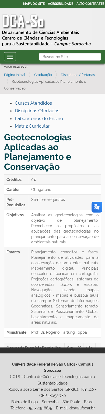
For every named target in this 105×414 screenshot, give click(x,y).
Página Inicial (14, 75)
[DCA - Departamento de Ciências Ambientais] (46, 28)
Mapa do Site (34, 4)
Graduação (43, 75)
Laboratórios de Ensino (39, 118)
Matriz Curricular (32, 126)
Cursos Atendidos (33, 103)
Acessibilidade (60, 4)
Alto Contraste (90, 4)
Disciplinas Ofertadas (78, 75)
